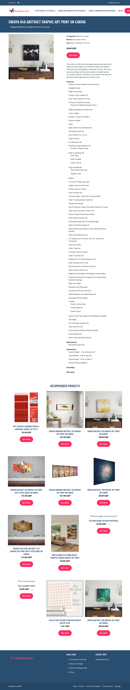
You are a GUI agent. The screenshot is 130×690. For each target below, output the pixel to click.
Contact (81, 686)
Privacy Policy (108, 686)
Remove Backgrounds (78, 668)
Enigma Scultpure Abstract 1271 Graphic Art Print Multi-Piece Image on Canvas (26, 551)
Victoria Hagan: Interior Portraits (103, 520)
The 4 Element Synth (26, 586)
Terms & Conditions (93, 686)
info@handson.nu (114, 3)
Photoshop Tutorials (45, 11)
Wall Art (79, 36)
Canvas (86, 36)
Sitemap (117, 686)
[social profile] (18, 3)
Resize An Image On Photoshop (72, 11)
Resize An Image (76, 664)
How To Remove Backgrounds (102, 11)
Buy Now (73, 55)
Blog (120, 11)
